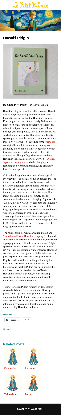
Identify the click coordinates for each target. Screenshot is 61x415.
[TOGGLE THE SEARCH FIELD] (56, 5)
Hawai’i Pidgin (16, 38)
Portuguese (20, 162)
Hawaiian (50, 158)
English (51, 141)
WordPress (37, 409)
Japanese (8, 162)
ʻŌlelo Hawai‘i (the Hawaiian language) (24, 236)
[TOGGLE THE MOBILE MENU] (5, 5)
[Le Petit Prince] (30, 4)
